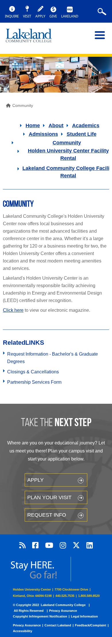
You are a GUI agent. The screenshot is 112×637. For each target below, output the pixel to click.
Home (33, 125)
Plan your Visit (49, 497)
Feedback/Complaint (90, 625)
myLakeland (33, 38)
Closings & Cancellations (33, 371)
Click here (13, 310)
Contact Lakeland (58, 625)
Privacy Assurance (63, 610)
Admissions (43, 134)
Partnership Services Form (34, 382)
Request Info (46, 515)
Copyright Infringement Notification (40, 616)
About (56, 125)
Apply (35, 480)
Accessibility (22, 631)
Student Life (81, 134)
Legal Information (84, 616)
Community (22, 105)
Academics (85, 125)
